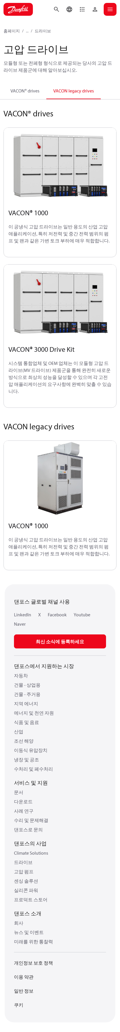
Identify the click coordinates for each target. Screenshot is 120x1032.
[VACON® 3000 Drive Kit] (60, 302)
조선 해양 (23, 741)
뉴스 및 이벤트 (29, 932)
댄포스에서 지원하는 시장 (44, 666)
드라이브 (43, 31)
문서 (18, 792)
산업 (18, 731)
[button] (82, 9)
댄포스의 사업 (30, 843)
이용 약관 (23, 977)
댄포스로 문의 (28, 829)
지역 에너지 (26, 703)
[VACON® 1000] (60, 165)
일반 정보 (23, 991)
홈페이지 (11, 31)
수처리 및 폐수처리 (33, 769)
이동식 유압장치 (30, 750)
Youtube (82, 615)
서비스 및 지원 (31, 782)
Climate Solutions (31, 853)
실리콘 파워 (26, 890)
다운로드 (23, 801)
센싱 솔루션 (26, 881)
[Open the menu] (110, 9)
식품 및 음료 (26, 722)
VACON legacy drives (73, 91)
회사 (18, 923)
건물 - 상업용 (27, 685)
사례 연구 (23, 811)
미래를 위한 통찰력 (33, 941)
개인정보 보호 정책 (33, 963)
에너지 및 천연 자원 (34, 713)
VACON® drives (24, 91)
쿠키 (18, 1005)
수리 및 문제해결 (31, 820)
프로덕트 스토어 (30, 899)
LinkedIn (22, 615)
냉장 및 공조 (26, 759)
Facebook (57, 615)
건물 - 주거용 (27, 694)
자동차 (21, 675)
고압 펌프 (23, 871)
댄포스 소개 (27, 913)
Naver (20, 624)
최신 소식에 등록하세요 (60, 641)
